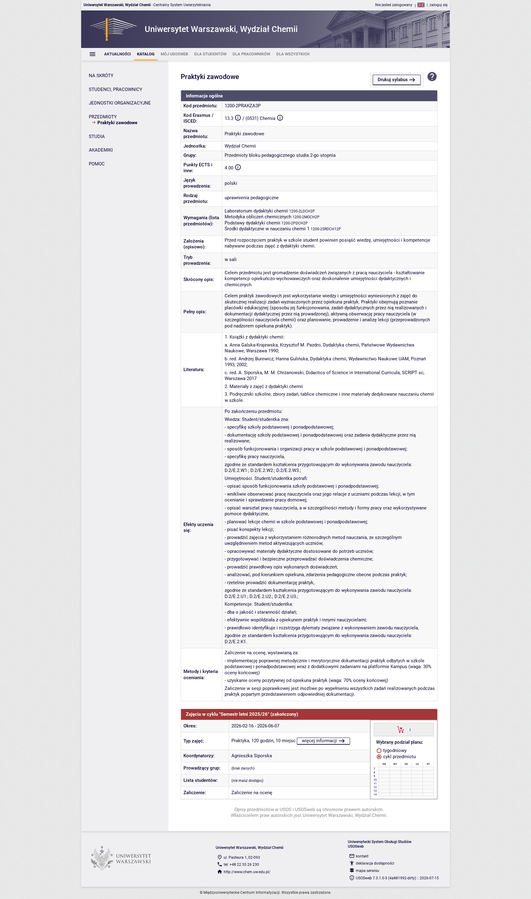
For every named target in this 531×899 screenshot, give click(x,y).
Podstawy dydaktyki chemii (252, 223)
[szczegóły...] (410, 729)
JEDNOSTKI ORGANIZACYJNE (120, 103)
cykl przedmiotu (399, 756)
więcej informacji (319, 740)
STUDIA (97, 136)
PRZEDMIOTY (103, 117)
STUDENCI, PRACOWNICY (115, 89)
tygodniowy (394, 750)
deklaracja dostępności (375, 863)
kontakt (362, 856)
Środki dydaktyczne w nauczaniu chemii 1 (267, 229)
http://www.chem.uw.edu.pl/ (247, 872)
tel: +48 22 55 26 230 (241, 864)
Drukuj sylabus (393, 79)
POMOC (97, 164)
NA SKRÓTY (101, 75)
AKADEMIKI (101, 150)
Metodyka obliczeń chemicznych (258, 217)
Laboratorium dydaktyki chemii (256, 211)
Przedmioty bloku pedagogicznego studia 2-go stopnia (280, 155)
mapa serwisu (367, 871)
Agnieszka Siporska (251, 755)
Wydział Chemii (240, 146)
